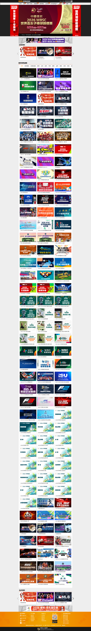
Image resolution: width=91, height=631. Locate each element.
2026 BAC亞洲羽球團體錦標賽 (44, 382)
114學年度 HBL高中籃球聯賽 (27, 571)
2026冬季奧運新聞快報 (60, 495)
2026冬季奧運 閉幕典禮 (25, 432)
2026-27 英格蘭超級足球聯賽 (61, 91)
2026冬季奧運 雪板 (25, 495)
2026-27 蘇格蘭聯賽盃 (25, 78)
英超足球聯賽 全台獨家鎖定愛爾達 (28, 34)
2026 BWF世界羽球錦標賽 (43, 78)
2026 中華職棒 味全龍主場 (43, 141)
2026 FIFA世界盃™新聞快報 (44, 293)
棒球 (38, 66)
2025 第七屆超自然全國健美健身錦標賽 (46, 571)
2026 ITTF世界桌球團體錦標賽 (61, 205)
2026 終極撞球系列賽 (42, 281)
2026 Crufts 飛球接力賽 (60, 318)
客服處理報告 (43, 620)
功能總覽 (32, 620)
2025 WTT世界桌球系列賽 (26, 559)
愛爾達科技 (24, 615)
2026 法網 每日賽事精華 (26, 255)
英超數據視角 (58, 533)
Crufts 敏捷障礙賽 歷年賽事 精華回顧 (28, 344)
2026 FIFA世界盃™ (59, 154)
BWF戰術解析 (58, 57)
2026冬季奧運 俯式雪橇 (43, 483)
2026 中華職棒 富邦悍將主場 (27, 141)
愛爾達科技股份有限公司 (30, 625)
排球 (65, 66)
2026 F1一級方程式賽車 (26, 154)
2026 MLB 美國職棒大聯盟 (61, 104)
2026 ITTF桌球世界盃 (60, 217)
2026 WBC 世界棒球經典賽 (61, 344)
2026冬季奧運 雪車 (25, 445)
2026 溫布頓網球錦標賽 (25, 243)
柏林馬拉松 (40, 559)
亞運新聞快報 (23, 57)
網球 (53, 66)
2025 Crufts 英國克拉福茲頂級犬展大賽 (63, 306)
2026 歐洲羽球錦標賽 (25, 205)
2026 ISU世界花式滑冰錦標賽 (27, 230)
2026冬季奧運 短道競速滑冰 (26, 483)
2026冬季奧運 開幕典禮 (60, 420)
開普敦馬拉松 (41, 255)
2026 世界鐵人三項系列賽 (26, 268)
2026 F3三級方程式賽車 (26, 407)
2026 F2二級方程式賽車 (60, 394)
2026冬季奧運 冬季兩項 (25, 457)
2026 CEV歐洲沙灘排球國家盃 (44, 268)
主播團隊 (23, 620)
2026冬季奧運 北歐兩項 (60, 470)
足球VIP (47, 3)
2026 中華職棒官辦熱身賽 (43, 369)
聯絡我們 (63, 625)
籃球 (46, 66)
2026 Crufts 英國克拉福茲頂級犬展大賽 (29, 306)
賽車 (61, 66)
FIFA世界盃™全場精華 (25, 293)
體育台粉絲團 (65, 616)
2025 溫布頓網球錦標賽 (60, 571)
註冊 (63, 1)
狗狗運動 (27, 66)
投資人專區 (24, 618)
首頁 (20, 3)
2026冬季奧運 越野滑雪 (43, 457)
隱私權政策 (33, 619)
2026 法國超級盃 (24, 104)
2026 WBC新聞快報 (42, 356)
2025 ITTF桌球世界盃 (60, 584)
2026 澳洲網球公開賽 (42, 521)
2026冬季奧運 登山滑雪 (60, 432)
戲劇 (67, 3)
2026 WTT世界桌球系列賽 (43, 205)
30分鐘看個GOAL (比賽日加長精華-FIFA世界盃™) (66, 281)
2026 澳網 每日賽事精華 (60, 521)
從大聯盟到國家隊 (24, 369)
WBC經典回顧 (58, 356)
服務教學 (43, 619)
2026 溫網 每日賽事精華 (43, 243)
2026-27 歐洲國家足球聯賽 (43, 394)
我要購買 (36, 3)
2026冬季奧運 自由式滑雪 (26, 470)
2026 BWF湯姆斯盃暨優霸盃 (44, 192)
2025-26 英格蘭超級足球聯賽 (27, 394)
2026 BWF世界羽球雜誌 (60, 508)
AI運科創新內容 (41, 508)
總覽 (22, 66)
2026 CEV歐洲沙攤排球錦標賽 (44, 91)
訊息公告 (43, 616)
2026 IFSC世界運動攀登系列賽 (44, 230)
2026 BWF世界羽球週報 (60, 407)
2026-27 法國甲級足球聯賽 (61, 78)
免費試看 (32, 615)
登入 (61, 1)
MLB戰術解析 (41, 57)
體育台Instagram (66, 620)
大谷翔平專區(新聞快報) (26, 129)
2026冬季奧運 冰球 (59, 445)
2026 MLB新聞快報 (25, 116)
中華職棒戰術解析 (42, 533)
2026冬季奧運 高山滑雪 (43, 445)
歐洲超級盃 (57, 167)
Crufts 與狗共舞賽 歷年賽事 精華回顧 (46, 344)
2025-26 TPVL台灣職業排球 (26, 382)
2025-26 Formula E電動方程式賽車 (28, 420)
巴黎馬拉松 (23, 281)
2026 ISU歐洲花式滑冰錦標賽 (44, 420)
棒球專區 (42, 3)
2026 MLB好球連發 (42, 116)
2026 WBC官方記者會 (25, 356)
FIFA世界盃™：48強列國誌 (61, 293)
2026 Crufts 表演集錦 (42, 331)
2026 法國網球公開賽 (59, 243)
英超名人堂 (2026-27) (25, 179)
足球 (42, 66)
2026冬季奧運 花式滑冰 (43, 432)
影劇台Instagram (66, 622)
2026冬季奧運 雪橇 (42, 470)
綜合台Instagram (66, 623)
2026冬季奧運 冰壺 (59, 457)
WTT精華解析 (23, 546)
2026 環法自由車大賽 (42, 154)
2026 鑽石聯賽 (24, 217)
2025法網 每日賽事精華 (43, 584)
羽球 (50, 66)
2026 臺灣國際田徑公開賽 (60, 255)
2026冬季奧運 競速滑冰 (43, 495)
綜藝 (71, 3)
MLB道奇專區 (41, 129)
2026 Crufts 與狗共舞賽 (25, 331)
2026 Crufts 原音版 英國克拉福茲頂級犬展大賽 (48, 306)
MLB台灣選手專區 (59, 116)
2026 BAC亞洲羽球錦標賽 (60, 192)
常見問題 (43, 615)
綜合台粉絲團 (65, 619)
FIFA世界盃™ (54, 3)
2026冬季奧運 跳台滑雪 (60, 483)
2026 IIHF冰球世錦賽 (59, 230)
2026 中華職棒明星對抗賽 (43, 179)
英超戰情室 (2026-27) (42, 167)
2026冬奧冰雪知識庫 (25, 508)
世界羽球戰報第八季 (25, 521)
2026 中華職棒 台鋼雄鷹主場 (61, 129)
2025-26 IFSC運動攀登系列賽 (61, 559)
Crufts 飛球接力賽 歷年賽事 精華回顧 (63, 331)
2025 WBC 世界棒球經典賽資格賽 (62, 369)
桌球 (57, 66)
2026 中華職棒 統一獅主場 (61, 141)
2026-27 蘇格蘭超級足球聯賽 (27, 167)
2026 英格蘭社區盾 (25, 91)
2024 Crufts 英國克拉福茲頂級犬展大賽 (29, 318)
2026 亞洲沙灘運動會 (59, 268)
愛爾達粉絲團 (65, 615)
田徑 (68, 66)
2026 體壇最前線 (24, 192)
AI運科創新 (33, 66)
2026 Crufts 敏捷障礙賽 (43, 318)
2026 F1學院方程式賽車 (43, 407)
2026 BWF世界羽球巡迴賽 (61, 179)
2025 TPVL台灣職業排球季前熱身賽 (63, 546)
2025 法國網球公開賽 (25, 584)
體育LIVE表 (29, 3)
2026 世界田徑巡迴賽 (42, 217)
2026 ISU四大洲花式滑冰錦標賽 (62, 382)
